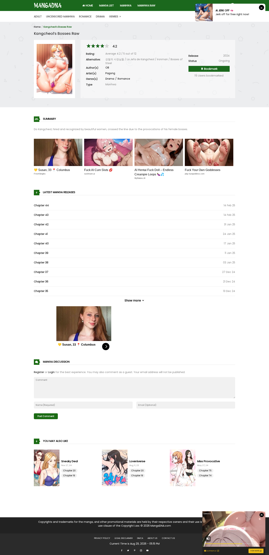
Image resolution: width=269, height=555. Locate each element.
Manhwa (125, 5)
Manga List (106, 5)
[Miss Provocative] (183, 468)
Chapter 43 (41, 215)
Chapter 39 (41, 253)
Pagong (110, 73)
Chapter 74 (205, 475)
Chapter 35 (41, 291)
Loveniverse (137, 461)
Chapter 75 (205, 470)
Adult (38, 16)
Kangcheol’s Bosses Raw (58, 26)
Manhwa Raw (146, 5)
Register (39, 372)
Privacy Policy (102, 538)
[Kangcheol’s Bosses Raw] (54, 69)
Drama (100, 16)
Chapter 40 (41, 243)
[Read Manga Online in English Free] (48, 4)
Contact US (168, 538)
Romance (85, 16)
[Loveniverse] (115, 468)
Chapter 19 (69, 475)
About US (152, 538)
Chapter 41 (41, 234)
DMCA (140, 538)
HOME (89, 5)
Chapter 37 (41, 272)
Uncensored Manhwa (60, 16)
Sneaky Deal (69, 461)
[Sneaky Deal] (47, 468)
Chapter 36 (41, 281)
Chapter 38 (41, 262)
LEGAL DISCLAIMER (124, 538)
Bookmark (210, 69)
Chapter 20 (69, 470)
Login (51, 372)
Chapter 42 (41, 224)
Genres (114, 16)
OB (107, 67)
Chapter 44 (41, 205)
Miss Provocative (208, 461)
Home (37, 26)
